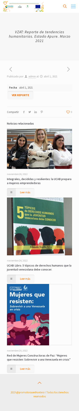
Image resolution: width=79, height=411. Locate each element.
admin (32, 76)
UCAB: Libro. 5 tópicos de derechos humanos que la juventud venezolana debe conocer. (39, 267)
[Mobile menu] (73, 6)
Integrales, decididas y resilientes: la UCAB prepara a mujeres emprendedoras (39, 181)
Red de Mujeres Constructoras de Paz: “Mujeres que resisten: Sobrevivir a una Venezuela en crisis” (39, 357)
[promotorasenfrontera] (23, 6)
